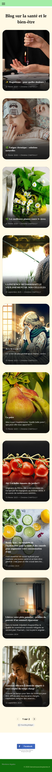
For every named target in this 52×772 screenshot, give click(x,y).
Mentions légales (8, 764)
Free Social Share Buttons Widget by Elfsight (26, 751)
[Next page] (34, 719)
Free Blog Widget (27, 725)
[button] (26, 746)
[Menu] (3, 4)
